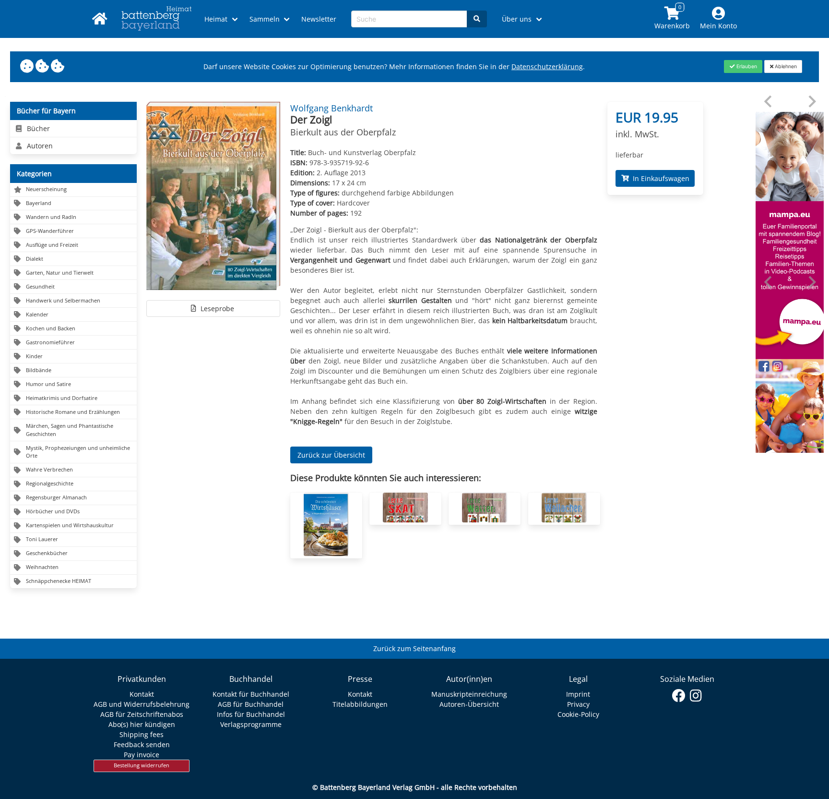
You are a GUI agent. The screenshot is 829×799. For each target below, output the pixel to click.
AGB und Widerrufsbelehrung (141, 704)
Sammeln (264, 19)
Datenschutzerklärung (547, 66)
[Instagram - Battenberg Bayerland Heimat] (695, 695)
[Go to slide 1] (789, 445)
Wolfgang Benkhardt (331, 108)
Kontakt (142, 694)
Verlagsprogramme (251, 724)
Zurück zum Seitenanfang (414, 648)
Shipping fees (141, 734)
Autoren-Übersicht (469, 704)
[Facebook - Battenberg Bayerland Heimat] (679, 695)
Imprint (578, 694)
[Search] (477, 19)
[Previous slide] (768, 101)
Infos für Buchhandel (251, 714)
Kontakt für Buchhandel (251, 694)
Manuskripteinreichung (469, 694)
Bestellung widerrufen (141, 765)
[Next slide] (811, 101)
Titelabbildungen (360, 704)
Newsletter (318, 19)
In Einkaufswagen (659, 178)
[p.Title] (326, 553)
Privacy (578, 704)
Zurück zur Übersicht (331, 455)
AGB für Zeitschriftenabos (141, 714)
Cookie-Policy (578, 714)
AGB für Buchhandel (251, 704)
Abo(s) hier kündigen (141, 724)
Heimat (215, 19)
